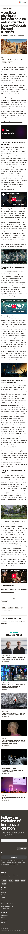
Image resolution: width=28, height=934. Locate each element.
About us (3, 890)
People (3, 917)
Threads (4, 62)
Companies (4, 920)
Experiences (4, 915)
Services (3, 892)
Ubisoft (6, 151)
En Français (23, 848)
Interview (4, 601)
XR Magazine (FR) (6, 8)
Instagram (4, 880)
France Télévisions (11, 535)
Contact (3, 897)
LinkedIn (4, 59)
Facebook (10, 59)
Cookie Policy (5, 908)
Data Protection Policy (7, 906)
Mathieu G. (5, 35)
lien (7, 156)
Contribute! (4, 895)
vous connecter (12, 621)
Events (3, 922)
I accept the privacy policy (8, 853)
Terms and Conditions (7, 903)
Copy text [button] (10, 62)
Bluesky (17, 59)
